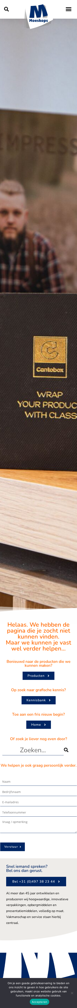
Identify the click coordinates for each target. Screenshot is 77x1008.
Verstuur (11, 847)
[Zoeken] (69, 750)
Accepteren (39, 1001)
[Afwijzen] (72, 993)
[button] (6, 9)
